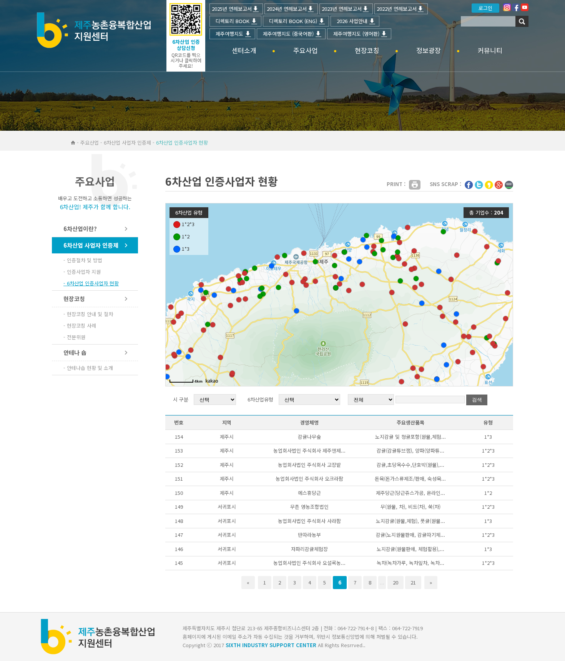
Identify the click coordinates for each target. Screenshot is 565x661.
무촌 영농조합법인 (309, 506)
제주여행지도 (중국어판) (288, 33)
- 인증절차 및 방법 (82, 260)
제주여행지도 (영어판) (356, 33)
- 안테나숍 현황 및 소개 (88, 367)
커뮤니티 (490, 50)
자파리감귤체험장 (309, 549)
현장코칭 (367, 50)
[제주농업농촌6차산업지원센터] (94, 31)
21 (413, 582)
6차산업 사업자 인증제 (90, 245)
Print (414, 185)
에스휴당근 (309, 492)
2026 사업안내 (352, 21)
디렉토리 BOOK (232, 21)
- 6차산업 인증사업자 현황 (91, 283)
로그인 (485, 8)
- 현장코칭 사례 (79, 325)
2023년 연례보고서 (342, 8)
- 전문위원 (74, 337)
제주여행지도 (229, 33)
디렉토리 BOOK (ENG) (293, 21)
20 (395, 582)
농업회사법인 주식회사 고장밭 (309, 464)
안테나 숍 (74, 352)
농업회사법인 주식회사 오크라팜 (309, 478)
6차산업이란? (80, 229)
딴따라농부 (309, 534)
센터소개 (244, 50)
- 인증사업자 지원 (82, 271)
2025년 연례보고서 (232, 8)
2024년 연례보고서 (287, 8)
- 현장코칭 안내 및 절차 (88, 314)
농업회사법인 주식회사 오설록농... (309, 562)
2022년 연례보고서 (397, 8)
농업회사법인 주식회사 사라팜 (309, 520)
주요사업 (305, 50)
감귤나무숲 (309, 436)
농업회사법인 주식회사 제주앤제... (309, 450)
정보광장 (428, 50)
